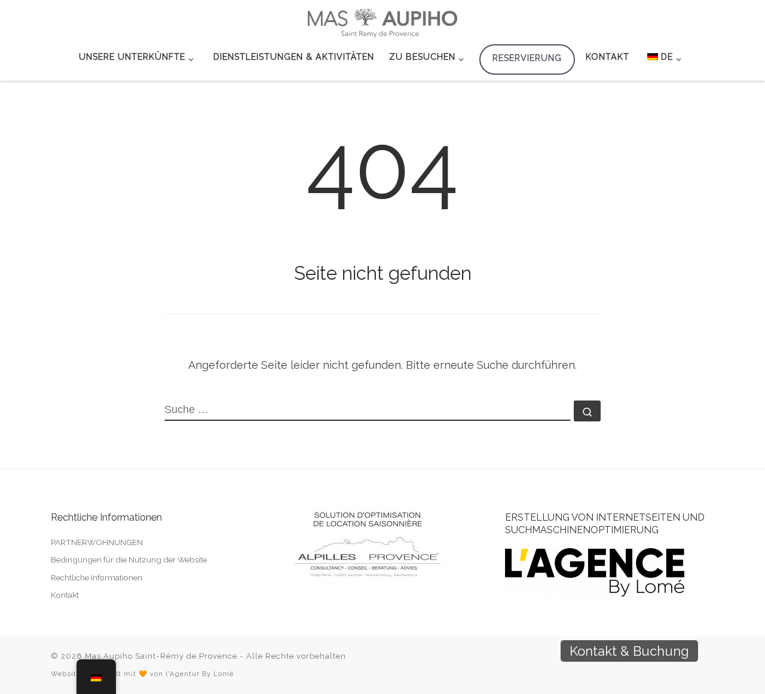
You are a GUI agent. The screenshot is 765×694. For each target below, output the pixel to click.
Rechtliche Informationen (96, 577)
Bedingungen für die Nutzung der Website (129, 559)
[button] (718, 651)
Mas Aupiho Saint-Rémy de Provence (161, 656)
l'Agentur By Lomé (200, 673)
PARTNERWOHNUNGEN (97, 542)
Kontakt (65, 595)
